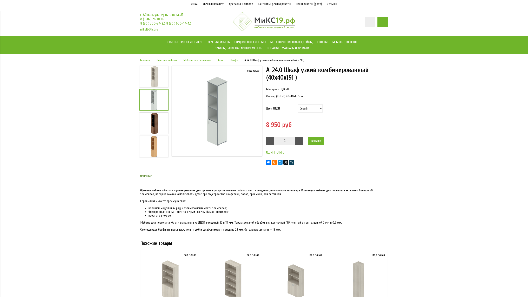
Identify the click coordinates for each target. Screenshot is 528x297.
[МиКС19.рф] (264, 30)
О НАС (194, 4)
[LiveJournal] (291, 162)
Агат (220, 60)
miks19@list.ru (149, 29)
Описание (146, 176)
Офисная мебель (167, 60)
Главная (145, 60)
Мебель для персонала (197, 60)
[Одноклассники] (274, 162)
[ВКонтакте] (268, 162)
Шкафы (234, 60)
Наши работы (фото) (309, 4)
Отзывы (332, 4)
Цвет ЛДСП (273, 108)
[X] (285, 162)
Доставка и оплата (241, 4)
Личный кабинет (213, 4)
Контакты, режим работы (274, 4)
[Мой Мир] (280, 162)
